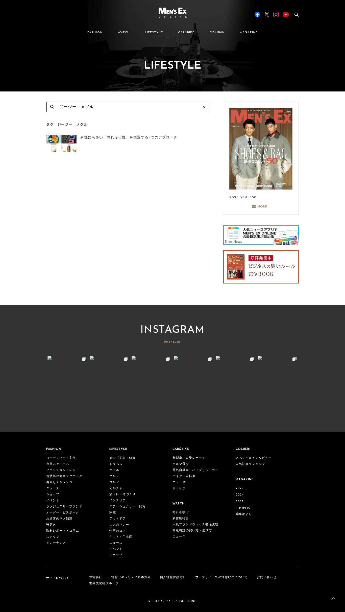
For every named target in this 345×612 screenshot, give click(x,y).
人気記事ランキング (250, 464)
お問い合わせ (267, 577)
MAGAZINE (249, 32)
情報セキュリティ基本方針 (131, 577)
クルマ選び (181, 464)
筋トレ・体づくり (122, 494)
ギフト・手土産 (120, 536)
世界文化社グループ (104, 583)
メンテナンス (56, 543)
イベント (52, 500)
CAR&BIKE (186, 32)
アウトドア (117, 518)
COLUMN (217, 32)
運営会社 (95, 577)
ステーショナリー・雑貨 (127, 506)
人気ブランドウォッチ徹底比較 (195, 524)
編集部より (244, 514)
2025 (239, 488)
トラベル (115, 464)
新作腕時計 (181, 518)
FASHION (95, 32)
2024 (239, 494)
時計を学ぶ (181, 512)
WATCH (124, 32)
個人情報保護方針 (173, 577)
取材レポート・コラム (62, 530)
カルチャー (117, 488)
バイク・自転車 (184, 476)
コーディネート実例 (61, 458)
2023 (239, 501)
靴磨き (51, 524)
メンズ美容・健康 (122, 458)
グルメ (114, 476)
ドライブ (179, 488)
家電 (112, 512)
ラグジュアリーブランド (64, 506)
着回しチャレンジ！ (61, 482)
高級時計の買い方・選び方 (192, 530)
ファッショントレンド (62, 470)
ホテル (114, 470)
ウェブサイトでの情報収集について (221, 577)
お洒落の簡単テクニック (64, 476)
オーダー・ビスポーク (62, 512)
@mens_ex (171, 341)
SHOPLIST (244, 508)
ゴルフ (114, 482)
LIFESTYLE (154, 32)
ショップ (52, 494)
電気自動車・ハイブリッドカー (195, 470)
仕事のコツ (117, 530)
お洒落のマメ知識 (59, 518)
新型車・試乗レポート (189, 458)
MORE (262, 206)
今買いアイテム (57, 464)
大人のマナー (119, 524)
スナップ (52, 536)
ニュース (52, 488)
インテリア (117, 500)
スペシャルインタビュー (254, 458)
